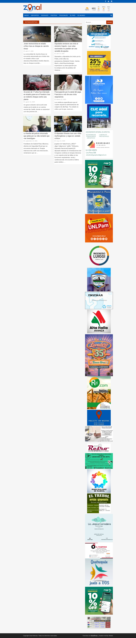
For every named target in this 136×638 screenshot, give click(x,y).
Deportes (35, 15)
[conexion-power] (99, 448)
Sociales (44, 15)
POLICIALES (63, 15)
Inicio (26, 15)
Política (54, 15)
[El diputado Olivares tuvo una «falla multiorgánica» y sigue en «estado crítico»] (68, 124)
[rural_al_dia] (99, 392)
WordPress (94, 635)
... (40, 63)
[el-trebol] (99, 503)
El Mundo (81, 15)
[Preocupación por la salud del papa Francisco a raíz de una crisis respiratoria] (68, 82)
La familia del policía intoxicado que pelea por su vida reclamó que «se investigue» (36, 135)
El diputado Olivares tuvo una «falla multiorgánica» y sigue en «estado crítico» (68, 135)
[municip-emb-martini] (99, 279)
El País (72, 15)
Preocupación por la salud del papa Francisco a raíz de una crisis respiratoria (68, 94)
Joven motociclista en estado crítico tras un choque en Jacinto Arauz (36, 46)
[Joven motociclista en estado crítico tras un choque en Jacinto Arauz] (37, 34)
